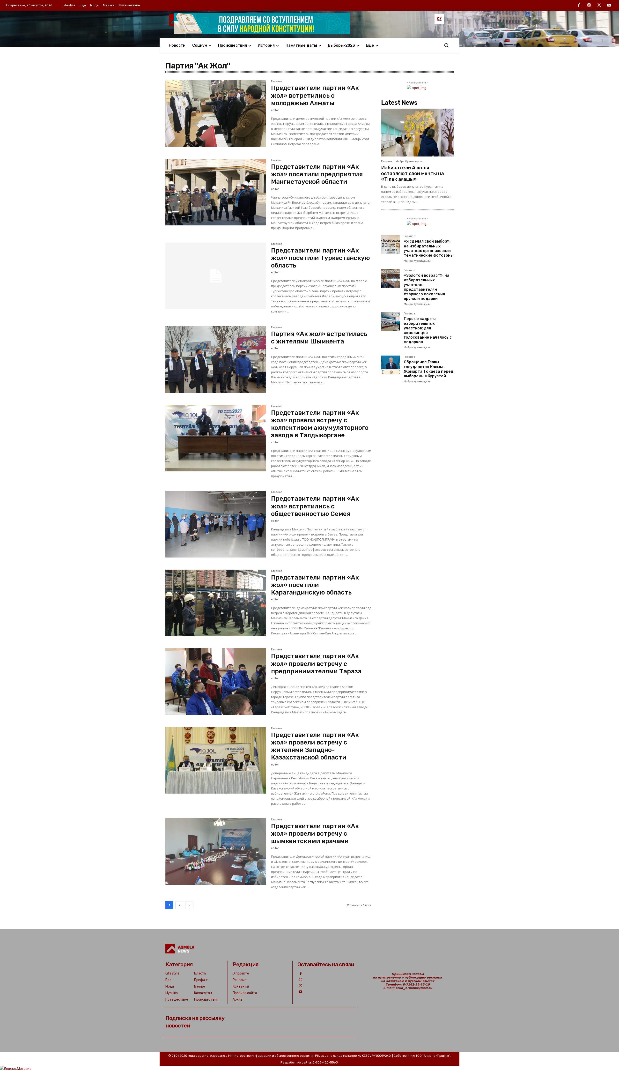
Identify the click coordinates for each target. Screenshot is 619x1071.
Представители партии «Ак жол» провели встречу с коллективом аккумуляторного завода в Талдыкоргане (319, 424)
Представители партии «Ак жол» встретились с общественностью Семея (315, 506)
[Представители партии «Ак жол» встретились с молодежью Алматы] (215, 113)
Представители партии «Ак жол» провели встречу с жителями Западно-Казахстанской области (315, 746)
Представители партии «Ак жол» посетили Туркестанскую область (320, 258)
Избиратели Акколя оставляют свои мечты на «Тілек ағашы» (412, 173)
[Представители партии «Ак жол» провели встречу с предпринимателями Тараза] (215, 681)
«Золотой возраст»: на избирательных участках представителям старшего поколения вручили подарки (426, 287)
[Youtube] (609, 5)
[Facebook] (579, 5)
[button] (446, 45)
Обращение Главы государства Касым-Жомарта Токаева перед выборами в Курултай (428, 369)
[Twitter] (599, 5)
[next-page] (189, 905)
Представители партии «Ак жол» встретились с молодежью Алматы (315, 95)
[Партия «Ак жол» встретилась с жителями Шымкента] (215, 359)
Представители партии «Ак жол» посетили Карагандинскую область (315, 585)
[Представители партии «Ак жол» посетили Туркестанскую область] (215, 276)
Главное (276, 81)
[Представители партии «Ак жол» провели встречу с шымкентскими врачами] (215, 851)
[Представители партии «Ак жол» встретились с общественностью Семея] (215, 524)
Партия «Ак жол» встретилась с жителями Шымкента (319, 337)
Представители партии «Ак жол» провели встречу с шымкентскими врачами (315, 833)
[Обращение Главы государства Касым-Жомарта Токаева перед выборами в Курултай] (390, 365)
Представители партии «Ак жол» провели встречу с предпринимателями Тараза (316, 663)
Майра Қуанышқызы (409, 161)
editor (275, 110)
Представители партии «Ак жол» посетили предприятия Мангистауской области (317, 174)
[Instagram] (589, 5)
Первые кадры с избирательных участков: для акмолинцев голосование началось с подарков (428, 330)
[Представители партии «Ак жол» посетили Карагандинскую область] (215, 603)
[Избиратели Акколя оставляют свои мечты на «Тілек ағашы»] (417, 132)
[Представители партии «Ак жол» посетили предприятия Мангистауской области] (215, 192)
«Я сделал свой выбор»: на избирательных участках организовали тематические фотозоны (428, 248)
